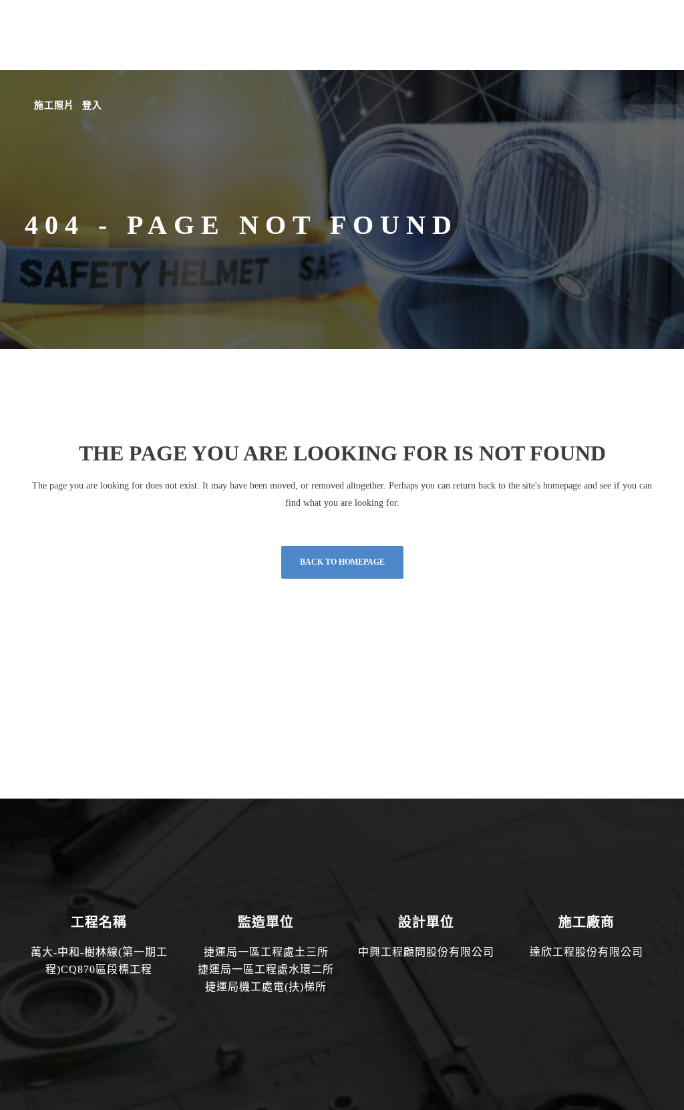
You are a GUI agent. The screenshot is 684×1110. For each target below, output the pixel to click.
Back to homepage (342, 562)
